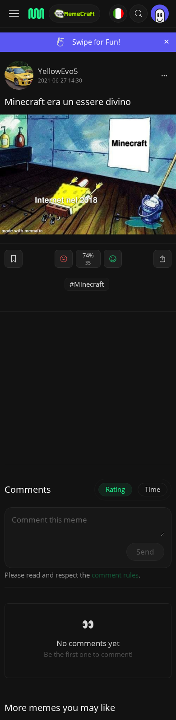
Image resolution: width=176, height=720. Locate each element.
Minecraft (89, 284)
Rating (115, 489)
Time (152, 489)
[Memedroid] (35, 13)
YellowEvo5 (58, 71)
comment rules (115, 574)
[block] (164, 75)
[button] (139, 14)
